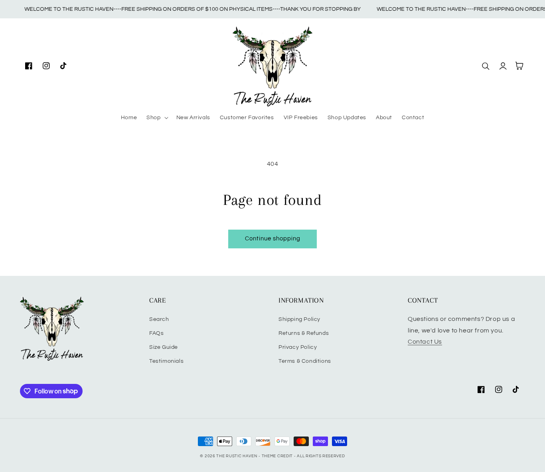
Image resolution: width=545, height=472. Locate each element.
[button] (156, 117)
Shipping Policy (299, 319)
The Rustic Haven (236, 456)
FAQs (156, 333)
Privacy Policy (297, 347)
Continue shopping (272, 239)
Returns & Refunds (303, 333)
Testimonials (166, 361)
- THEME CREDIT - (278, 456)
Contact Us (425, 341)
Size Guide (163, 347)
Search (159, 319)
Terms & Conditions (304, 361)
